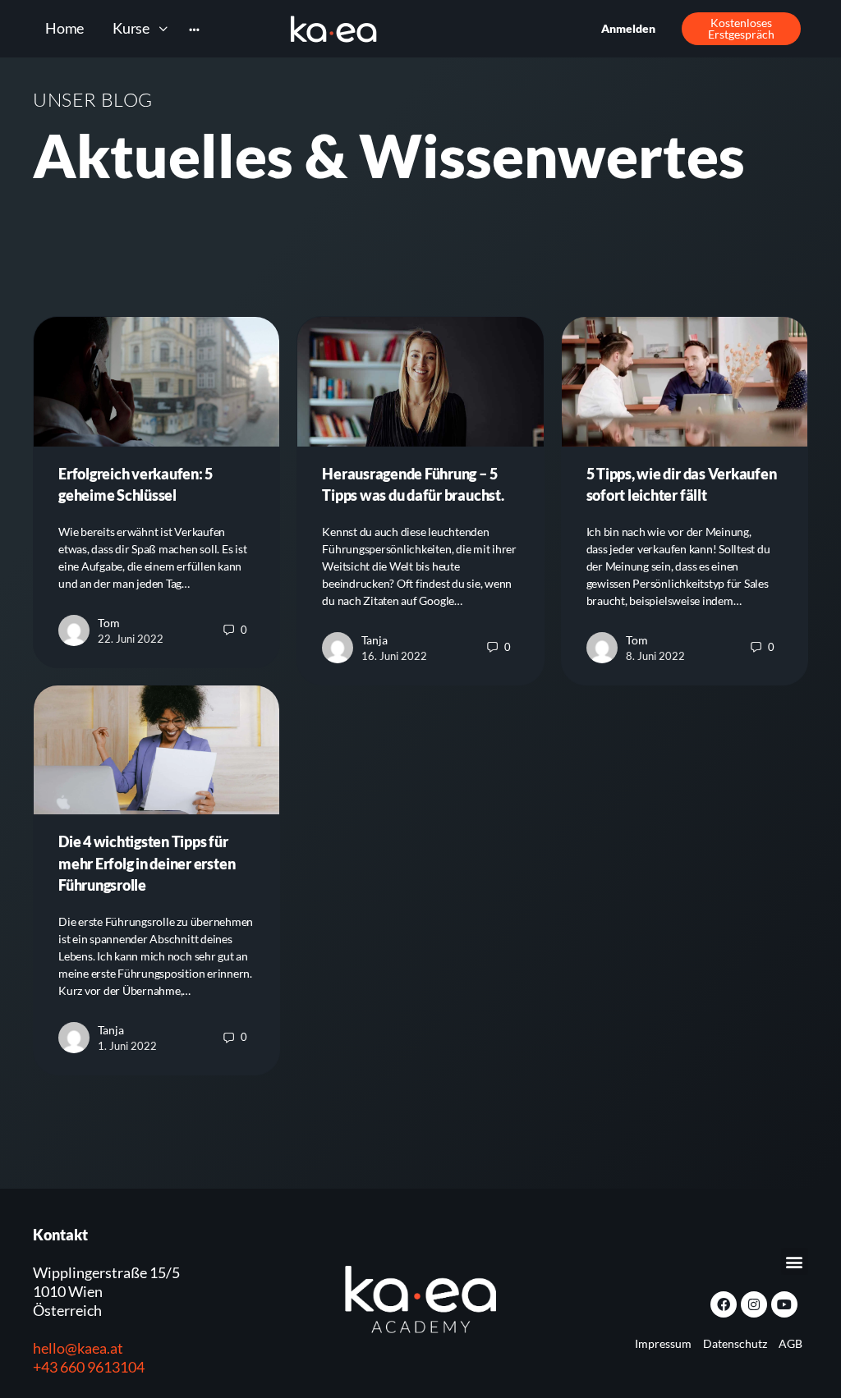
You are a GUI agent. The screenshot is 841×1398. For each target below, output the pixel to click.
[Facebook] (723, 1304)
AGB (790, 1343)
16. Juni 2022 (394, 655)
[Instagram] (754, 1304)
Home (64, 28)
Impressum (663, 1343)
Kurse (131, 28)
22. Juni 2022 (130, 638)
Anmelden (628, 28)
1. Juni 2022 (127, 1045)
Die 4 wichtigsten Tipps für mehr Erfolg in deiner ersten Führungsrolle (146, 863)
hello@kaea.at (78, 1348)
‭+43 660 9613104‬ (89, 1367)
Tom (109, 623)
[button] (794, 1261)
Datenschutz (735, 1343)
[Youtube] (784, 1304)
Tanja (374, 640)
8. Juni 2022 (655, 655)
